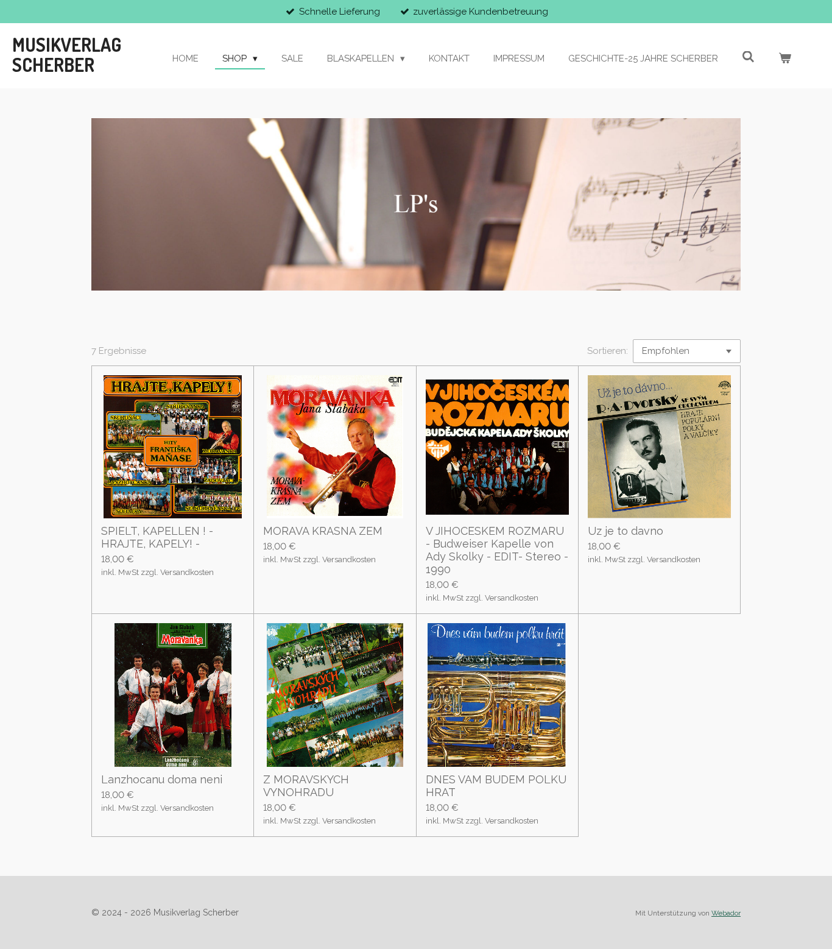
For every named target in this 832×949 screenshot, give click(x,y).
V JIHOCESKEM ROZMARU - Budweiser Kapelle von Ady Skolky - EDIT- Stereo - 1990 (497, 550)
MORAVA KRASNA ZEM (323, 530)
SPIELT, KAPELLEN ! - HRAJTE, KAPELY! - (157, 537)
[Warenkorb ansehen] (785, 59)
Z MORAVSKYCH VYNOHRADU (306, 786)
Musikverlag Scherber (66, 55)
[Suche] (748, 57)
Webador (726, 913)
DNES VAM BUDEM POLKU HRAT (496, 786)
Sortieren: (607, 350)
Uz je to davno (625, 530)
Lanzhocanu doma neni (161, 779)
